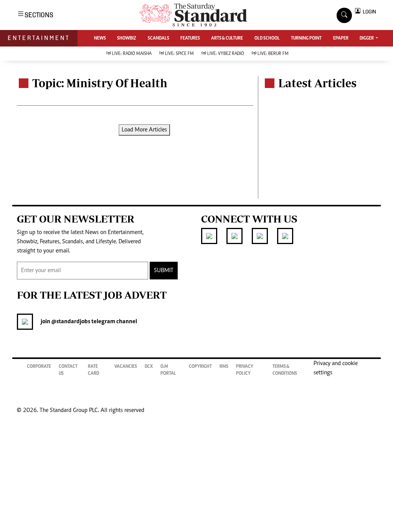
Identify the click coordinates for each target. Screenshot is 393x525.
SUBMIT (163, 270)
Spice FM (179, 54)
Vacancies (125, 366)
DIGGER (367, 38)
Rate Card (93, 370)
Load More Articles (144, 130)
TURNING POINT (306, 38)
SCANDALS (158, 38)
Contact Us (68, 370)
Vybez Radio (225, 54)
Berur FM (273, 54)
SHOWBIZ (126, 38)
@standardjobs (70, 322)
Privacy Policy (244, 370)
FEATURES (190, 38)
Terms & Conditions (284, 370)
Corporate (39, 366)
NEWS (100, 38)
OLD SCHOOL (267, 38)
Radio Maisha (132, 54)
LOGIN (368, 11)
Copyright (200, 366)
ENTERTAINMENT (39, 38)
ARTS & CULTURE (227, 38)
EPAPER (340, 38)
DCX (149, 366)
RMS (224, 366)
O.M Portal (168, 370)
